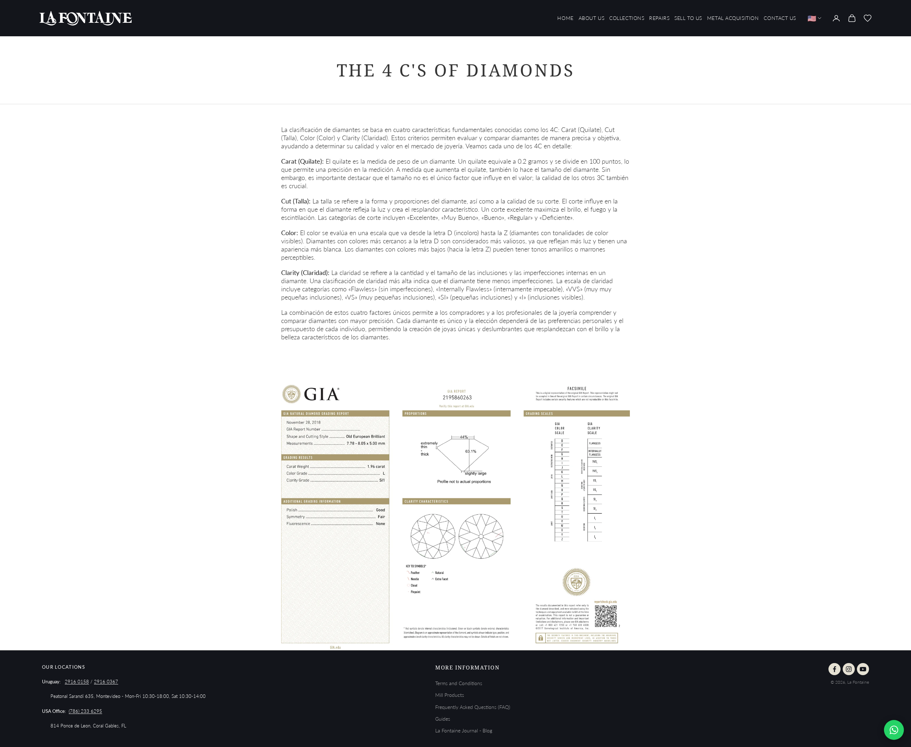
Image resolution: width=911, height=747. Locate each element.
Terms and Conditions (458, 683)
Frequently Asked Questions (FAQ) (472, 707)
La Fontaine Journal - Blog (463, 730)
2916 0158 (77, 681)
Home (565, 18)
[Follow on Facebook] (834, 669)
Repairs (659, 18)
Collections (626, 18)
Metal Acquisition (733, 18)
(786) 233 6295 (85, 711)
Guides (442, 719)
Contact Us (780, 18)
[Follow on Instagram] (849, 669)
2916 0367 (106, 681)
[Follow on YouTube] (863, 669)
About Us (591, 18)
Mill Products (449, 695)
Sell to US (688, 18)
